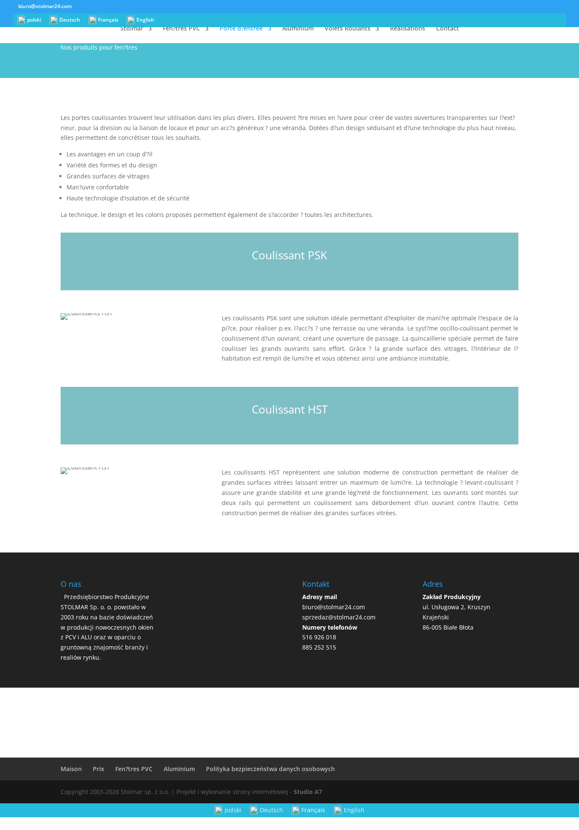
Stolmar (131, 28)
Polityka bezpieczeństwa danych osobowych (270, 769)
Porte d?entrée (241, 28)
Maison (71, 769)
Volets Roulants (347, 28)
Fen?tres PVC (181, 28)
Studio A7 (308, 792)
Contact (447, 28)
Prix (98, 769)
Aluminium (298, 28)
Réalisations (407, 28)
